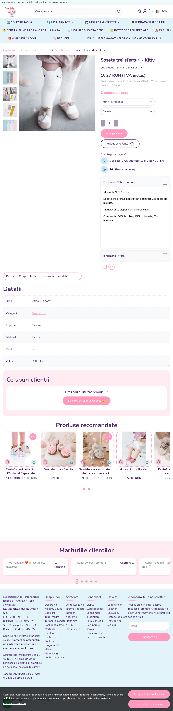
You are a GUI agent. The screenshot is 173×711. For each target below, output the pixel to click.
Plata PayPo (73, 629)
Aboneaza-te (149, 637)
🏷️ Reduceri (61, 38)
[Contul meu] (145, 11)
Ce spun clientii (27, 276)
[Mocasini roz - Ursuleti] (134, 449)
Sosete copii (62, 50)
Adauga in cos (114, 133)
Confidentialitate (54, 625)
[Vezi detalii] (7, 462)
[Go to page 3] (86, 581)
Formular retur (94, 621)
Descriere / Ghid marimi (118, 182)
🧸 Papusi (162, 30)
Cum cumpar (114, 604)
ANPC (69, 625)
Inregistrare (93, 617)
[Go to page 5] (96, 581)
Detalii (10, 276)
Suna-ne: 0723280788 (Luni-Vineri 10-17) (137, 161)
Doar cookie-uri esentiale (149, 704)
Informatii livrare (114, 256)
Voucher (112, 608)
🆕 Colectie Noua (19, 22)
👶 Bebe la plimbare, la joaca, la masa (31, 30)
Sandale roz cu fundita (58, 469)
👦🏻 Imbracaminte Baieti (148, 22)
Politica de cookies (16, 698)
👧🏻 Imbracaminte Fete (101, 22)
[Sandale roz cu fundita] (58, 449)
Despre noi (51, 604)
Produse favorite (96, 637)
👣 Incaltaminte (58, 22)
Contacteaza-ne (75, 604)
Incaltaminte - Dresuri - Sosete (21, 50)
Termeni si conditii (55, 621)
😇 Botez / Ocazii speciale (129, 30)
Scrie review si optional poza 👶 (86, 401)
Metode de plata (117, 617)
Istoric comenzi (95, 633)
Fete (47, 50)
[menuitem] (10, 61)
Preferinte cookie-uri (14, 703)
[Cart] (151, 11)
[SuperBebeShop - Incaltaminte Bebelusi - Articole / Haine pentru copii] (11, 11)
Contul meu (93, 613)
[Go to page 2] (89, 489)
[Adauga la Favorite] (33, 462)
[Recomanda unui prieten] (111, 267)
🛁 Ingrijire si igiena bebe (85, 30)
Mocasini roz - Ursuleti (134, 469)
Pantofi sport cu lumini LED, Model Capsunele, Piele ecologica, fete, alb (20, 471)
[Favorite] (139, 11)
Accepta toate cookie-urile (149, 694)
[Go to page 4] (91, 581)
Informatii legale (75, 608)
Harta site (71, 621)
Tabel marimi (52, 617)
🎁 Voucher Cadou (22, 38)
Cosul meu (113, 613)
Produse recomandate (55, 276)
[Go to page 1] (84, 489)
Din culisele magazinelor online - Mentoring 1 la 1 (125, 38)
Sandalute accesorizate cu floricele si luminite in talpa (96, 471)
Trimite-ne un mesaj (122, 169)
